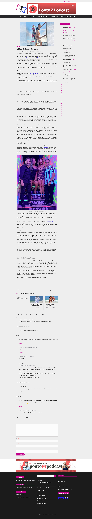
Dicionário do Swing (21, 290)
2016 (61, 105)
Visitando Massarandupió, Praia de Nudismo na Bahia (22, 299)
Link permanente (31, 319)
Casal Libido (46, 147)
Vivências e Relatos (41, 503)
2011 (61, 115)
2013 (61, 111)
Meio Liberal (29, 16)
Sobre (20, 16)
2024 (61, 88)
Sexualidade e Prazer (42, 498)
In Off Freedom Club (33, 73)
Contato (66, 16)
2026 (61, 84)
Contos (39, 16)
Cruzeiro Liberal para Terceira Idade (36, 305)
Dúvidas (70, 16)
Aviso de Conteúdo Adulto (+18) (65, 489)
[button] (22, 16)
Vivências (34, 16)
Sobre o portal (20, 484)
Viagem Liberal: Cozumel (50, 305)
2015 (61, 107)
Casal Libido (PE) (20, 364)
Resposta (20, 323)
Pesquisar (55, 476)
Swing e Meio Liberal (41, 500)
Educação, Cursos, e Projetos (43, 487)
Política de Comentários (63, 484)
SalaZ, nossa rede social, (50, 221)
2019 (61, 99)
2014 (61, 109)
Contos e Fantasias (41, 485)
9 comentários (39, 51)
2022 (61, 92)
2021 (61, 95)
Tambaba (28, 57)
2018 (61, 101)
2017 (61, 103)
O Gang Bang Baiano (52, 290)
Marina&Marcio (26, 51)
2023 (61, 90)
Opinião (47, 16)
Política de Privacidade (63, 486)
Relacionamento (52, 16)
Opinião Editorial (40, 490)
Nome (17, 438)
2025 (61, 86)
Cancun (38, 57)
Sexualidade (62, 16)
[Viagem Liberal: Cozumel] (51, 296)
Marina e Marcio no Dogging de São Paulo (69, 71)
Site (16, 449)
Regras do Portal (61, 478)
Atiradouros (52, 145)
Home (17, 16)
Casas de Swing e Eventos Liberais (44, 482)
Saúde (57, 16)
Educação (42, 16)
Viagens (18, 46)
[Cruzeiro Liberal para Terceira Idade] (36, 296)
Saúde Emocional (41, 495)
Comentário (18, 423)
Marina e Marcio (51, 514)
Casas (25, 16)
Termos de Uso (61, 481)
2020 (61, 97)
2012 (61, 113)
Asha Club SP (69, 51)
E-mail (17, 443)
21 (24, 302)
